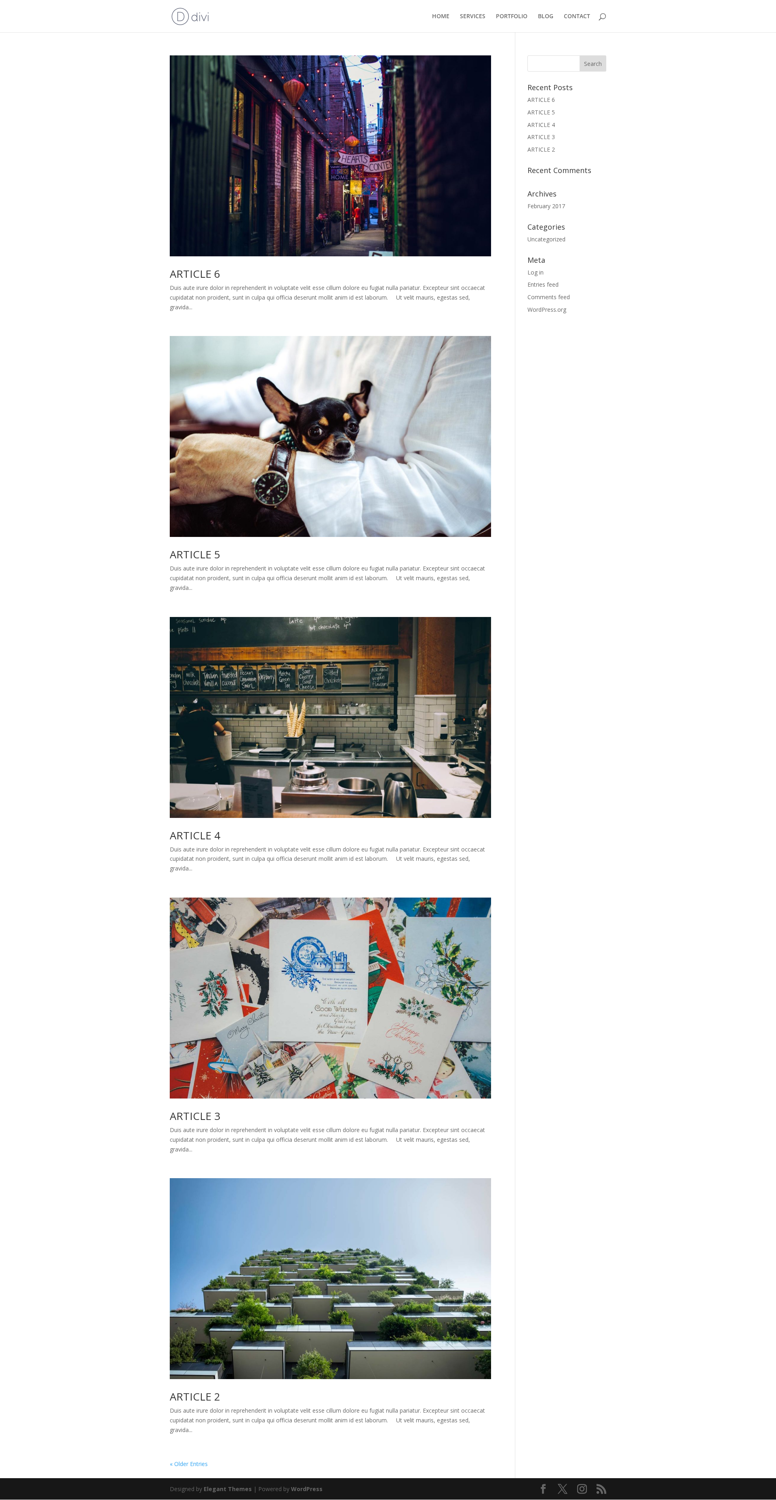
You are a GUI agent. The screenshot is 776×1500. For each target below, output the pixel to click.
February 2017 (546, 206)
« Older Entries (189, 1464)
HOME (440, 16)
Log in (535, 272)
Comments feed (548, 297)
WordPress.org (546, 309)
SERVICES (472, 16)
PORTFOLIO (511, 16)
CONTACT (577, 16)
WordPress (307, 1489)
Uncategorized (546, 239)
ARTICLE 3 (195, 1116)
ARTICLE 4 (195, 835)
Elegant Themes (228, 1489)
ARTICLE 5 (195, 554)
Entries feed (543, 284)
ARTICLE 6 (195, 273)
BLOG (545, 16)
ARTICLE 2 (195, 1396)
